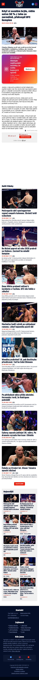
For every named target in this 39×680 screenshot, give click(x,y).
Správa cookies (19, 669)
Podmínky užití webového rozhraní (19, 667)
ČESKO (21, 533)
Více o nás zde (16, 651)
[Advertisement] (19, 163)
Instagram (19, 659)
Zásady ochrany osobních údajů (19, 673)
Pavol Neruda (13, 632)
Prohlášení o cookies (19, 671)
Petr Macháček (25, 630)
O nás (22, 632)
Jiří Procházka (13, 630)
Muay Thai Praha (26, 627)
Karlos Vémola (13, 625)
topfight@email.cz (13, 617)
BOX (17, 473)
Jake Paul (24, 625)
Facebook (11, 659)
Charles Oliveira (7, 47)
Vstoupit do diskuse (25, 137)
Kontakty (28, 659)
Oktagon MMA (27, 533)
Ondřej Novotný (13, 627)
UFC (15, 23)
